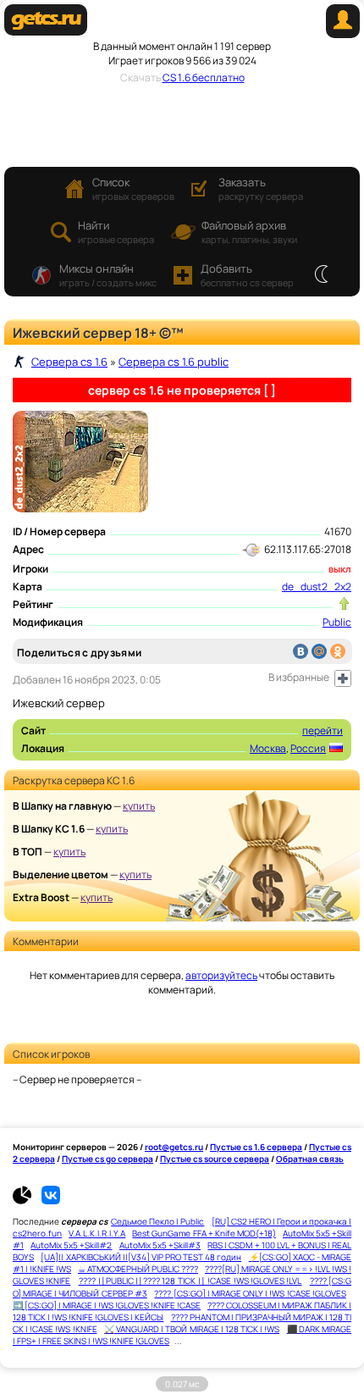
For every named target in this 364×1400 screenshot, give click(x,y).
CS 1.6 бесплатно (204, 77)
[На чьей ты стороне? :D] (321, 275)
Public (337, 622)
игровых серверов (133, 188)
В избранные (298, 677)
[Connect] (343, 34)
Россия (308, 748)
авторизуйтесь (221, 975)
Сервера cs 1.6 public (174, 361)
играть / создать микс (108, 275)
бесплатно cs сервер (247, 275)
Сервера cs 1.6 (69, 361)
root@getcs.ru (174, 1147)
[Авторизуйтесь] (342, 678)
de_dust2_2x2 (316, 586)
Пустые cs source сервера (214, 1159)
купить (139, 806)
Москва (268, 748)
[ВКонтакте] (300, 651)
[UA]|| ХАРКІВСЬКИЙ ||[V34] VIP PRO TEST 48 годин (141, 1257)
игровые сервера (116, 232)
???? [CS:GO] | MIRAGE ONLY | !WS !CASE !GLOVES (249, 1293)
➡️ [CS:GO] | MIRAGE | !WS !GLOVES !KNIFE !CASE (107, 1305)
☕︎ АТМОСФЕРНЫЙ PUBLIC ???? (138, 1269)
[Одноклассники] (337, 651)
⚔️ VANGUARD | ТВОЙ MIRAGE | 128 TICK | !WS (191, 1329)
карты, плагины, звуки (249, 232)
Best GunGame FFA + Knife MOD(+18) (203, 1233)
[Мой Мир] (319, 651)
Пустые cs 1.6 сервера (256, 1147)
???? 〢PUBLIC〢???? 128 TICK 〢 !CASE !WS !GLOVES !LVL (190, 1281)
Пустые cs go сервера (107, 1159)
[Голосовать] (344, 604)
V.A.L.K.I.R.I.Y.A (97, 1233)
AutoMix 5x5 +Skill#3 (160, 1245)
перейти (322, 730)
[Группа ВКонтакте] (50, 1201)
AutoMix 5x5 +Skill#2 (71, 1245)
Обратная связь (310, 1159)
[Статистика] (26, 1201)
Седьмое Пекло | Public (157, 1221)
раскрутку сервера (260, 188)
